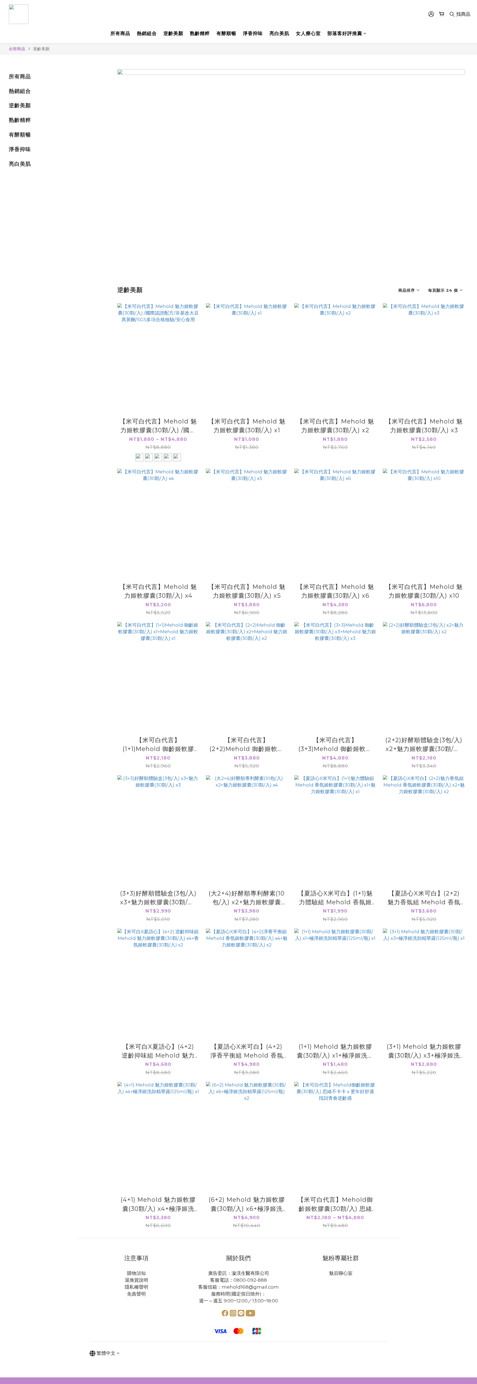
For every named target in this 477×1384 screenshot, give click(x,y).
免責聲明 (136, 1294)
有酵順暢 (226, 33)
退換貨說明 (136, 1280)
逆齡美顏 (173, 33)
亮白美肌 (279, 33)
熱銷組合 (147, 33)
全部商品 (17, 48)
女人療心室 (308, 33)
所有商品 (120, 33)
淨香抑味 (253, 33)
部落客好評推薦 (344, 33)
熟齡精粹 (200, 33)
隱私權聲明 (136, 1287)
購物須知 (136, 1273)
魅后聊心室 (341, 1273)
